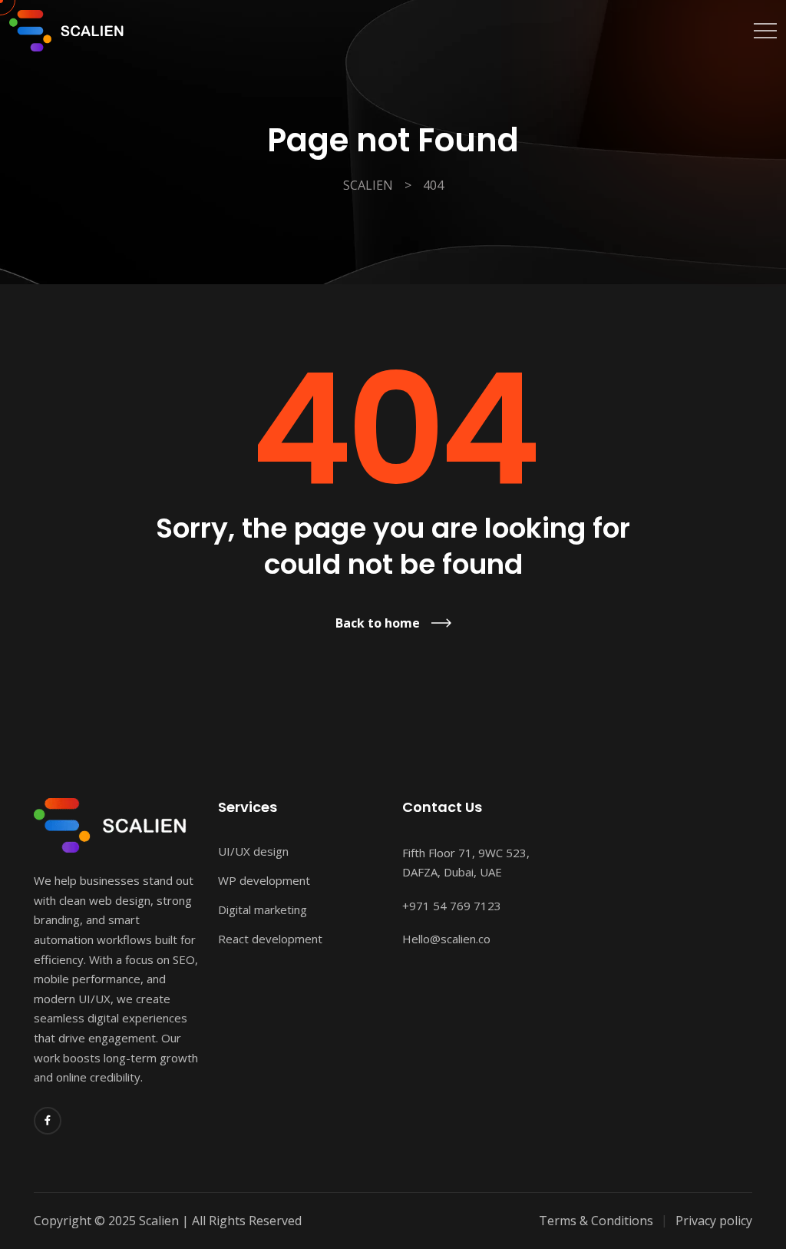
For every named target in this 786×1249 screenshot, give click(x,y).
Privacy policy (713, 1220)
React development (270, 938)
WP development (264, 880)
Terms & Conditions (596, 1220)
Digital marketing (262, 909)
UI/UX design (253, 851)
